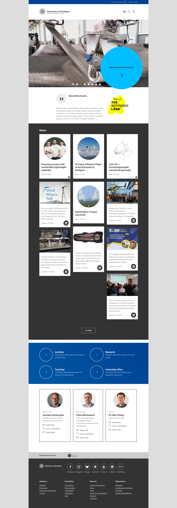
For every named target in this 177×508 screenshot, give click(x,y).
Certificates (69, 493)
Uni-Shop (93, 498)
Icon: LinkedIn (112, 467)
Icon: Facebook (70, 467)
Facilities (118, 490)
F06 (131, 2)
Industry (42, 493)
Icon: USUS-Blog (120, 467)
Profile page (50, 425)
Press (92, 488)
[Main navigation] (134, 11)
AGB (66, 496)
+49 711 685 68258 (119, 426)
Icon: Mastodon (95, 467)
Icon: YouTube (104, 467)
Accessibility (69, 490)
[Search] (129, 11)
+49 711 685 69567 (53, 428)
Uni (117, 2)
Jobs (92, 490)
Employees (43, 488)
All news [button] (88, 330)
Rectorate (118, 485)
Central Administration (123, 493)
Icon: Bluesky (87, 467)
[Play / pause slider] (73, 84)
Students (42, 485)
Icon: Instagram (79, 467)
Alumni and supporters (47, 490)
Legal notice (69, 485)
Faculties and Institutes (123, 488)
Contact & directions (97, 485)
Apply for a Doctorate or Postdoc (98, 494)
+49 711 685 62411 (87, 434)
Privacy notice (70, 488)
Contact (74, 456)
